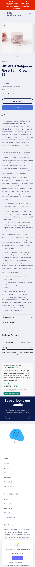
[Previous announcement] (4, 5)
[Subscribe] (29, 418)
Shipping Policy (9, 486)
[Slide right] (22, 56)
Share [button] (6, 115)
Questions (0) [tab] (25, 342)
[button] (4, 14)
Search (6, 464)
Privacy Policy (8, 477)
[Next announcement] (31, 5)
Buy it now (18, 107)
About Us (7, 499)
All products (8, 468)
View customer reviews (12, 393)
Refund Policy (8, 482)
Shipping (4, 86)
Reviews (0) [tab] (9, 342)
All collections (8, 473)
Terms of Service (9, 517)
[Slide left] (13, 56)
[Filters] (4, 348)
